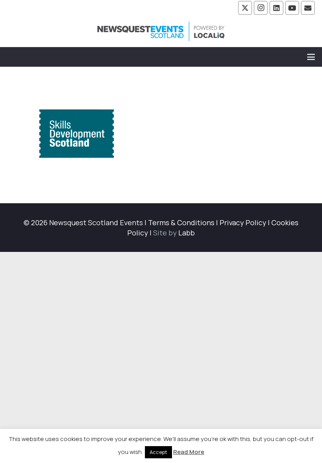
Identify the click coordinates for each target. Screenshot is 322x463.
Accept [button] (158, 452)
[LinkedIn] (276, 8)
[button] (311, 57)
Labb (186, 232)
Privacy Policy (243, 222)
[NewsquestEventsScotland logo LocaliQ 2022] (161, 31)
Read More (188, 452)
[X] (245, 8)
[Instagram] (261, 8)
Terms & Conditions (181, 222)
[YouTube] (292, 8)
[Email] (308, 8)
